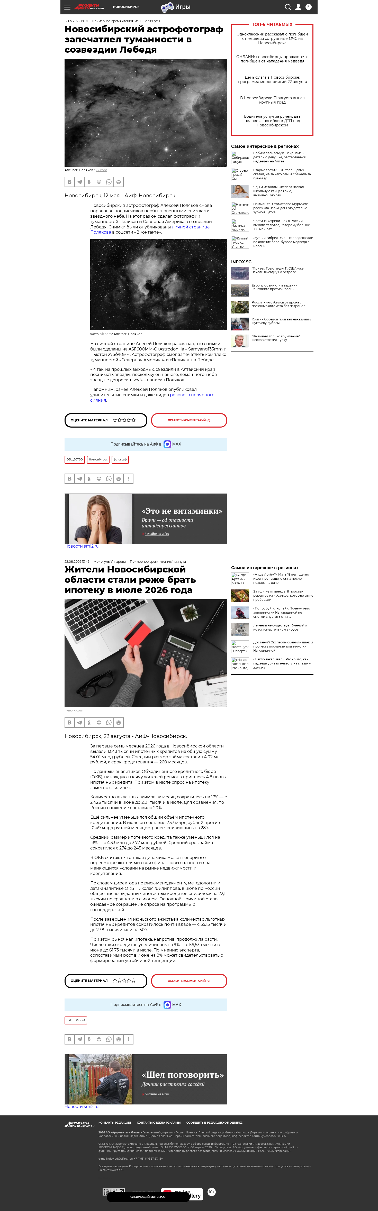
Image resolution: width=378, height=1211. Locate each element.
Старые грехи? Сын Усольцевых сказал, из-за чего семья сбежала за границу (282, 174)
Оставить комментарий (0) (189, 420)
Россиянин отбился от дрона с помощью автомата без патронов (278, 304)
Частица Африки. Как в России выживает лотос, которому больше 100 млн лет (281, 225)
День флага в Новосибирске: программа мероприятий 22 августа (272, 79)
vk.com (101, 170)
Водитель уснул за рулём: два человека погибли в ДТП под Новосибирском (272, 120)
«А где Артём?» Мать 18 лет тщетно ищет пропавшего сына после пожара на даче (281, 578)
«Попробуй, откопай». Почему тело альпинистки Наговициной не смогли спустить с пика (281, 612)
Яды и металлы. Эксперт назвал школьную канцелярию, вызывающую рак (278, 191)
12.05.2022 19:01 (76, 21)
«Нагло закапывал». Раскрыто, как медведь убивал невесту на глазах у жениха (282, 663)
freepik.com (74, 710)
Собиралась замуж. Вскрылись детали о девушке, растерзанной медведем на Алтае (279, 157)
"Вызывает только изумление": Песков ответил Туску (276, 338)
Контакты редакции (114, 1122)
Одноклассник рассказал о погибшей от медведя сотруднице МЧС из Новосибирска (272, 38)
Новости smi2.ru (82, 546)
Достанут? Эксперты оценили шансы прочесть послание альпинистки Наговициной (283, 646)
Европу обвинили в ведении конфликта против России (275, 287)
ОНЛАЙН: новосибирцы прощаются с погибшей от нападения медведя (272, 59)
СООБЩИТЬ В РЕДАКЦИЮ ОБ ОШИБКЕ (214, 1122)
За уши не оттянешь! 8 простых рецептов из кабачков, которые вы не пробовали (283, 595)
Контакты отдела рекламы (159, 1122)
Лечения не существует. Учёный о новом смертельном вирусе (280, 627)
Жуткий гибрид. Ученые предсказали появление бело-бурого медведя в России (283, 242)
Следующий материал (148, 1197)
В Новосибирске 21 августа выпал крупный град (272, 100)
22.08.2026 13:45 (77, 561)
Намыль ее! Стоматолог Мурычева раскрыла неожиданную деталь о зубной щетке (281, 208)
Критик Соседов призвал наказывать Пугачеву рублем (281, 321)
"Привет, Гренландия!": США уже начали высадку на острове (277, 270)
